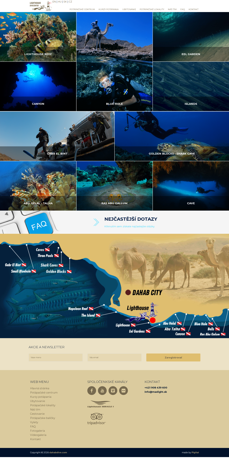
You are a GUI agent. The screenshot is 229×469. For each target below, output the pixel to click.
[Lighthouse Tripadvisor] (96, 419)
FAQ (182, 9)
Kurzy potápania (109, 9)
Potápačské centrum (82, 9)
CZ (70, 1)
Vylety (34, 422)
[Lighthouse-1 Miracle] (100, 404)
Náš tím (172, 9)
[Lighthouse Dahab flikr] (123, 390)
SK (65, 1)
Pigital (195, 452)
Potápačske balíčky (42, 418)
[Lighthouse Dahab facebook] (91, 390)
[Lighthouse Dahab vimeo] (113, 390)
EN (54, 1)
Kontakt (194, 9)
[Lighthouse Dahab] (40, 5)
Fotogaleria (37, 430)
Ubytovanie (129, 9)
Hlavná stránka (39, 388)
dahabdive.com (58, 452)
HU (60, 1)
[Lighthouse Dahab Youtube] (102, 390)
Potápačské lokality (152, 9)
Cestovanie (37, 413)
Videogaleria (38, 435)
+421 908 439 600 (156, 387)
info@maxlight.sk (156, 391)
